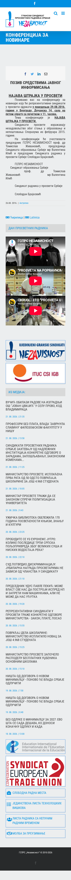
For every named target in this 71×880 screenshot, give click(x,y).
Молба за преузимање (28, 833)
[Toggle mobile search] (56, 13)
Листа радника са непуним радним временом (32, 821)
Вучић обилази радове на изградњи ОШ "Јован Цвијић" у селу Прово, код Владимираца (34, 406)
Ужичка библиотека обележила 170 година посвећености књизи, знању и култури (35, 521)
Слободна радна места (29, 793)
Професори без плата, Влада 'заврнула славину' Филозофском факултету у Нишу (35, 427)
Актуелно (24, 203)
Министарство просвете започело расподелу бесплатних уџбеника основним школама (32, 658)
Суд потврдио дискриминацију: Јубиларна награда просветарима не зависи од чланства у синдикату (34, 568)
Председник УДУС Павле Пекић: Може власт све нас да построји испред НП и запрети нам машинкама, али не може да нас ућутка (35, 591)
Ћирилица (16, 217)
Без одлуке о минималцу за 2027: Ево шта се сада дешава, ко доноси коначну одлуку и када (34, 723)
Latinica (34, 217)
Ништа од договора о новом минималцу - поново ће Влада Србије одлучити (35, 679)
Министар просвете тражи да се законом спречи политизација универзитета (30, 499)
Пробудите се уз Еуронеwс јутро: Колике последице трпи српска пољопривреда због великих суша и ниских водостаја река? (34, 544)
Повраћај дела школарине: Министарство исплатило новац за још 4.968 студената (33, 636)
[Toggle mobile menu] (63, 13)
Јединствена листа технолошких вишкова (37, 806)
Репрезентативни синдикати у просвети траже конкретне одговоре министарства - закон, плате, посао (34, 614)
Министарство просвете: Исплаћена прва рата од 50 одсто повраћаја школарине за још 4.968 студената (34, 478)
